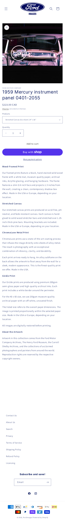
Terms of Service (14, 442)
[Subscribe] (47, 482)
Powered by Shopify (40, 517)
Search (9, 429)
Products (6, 113)
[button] (6, 8)
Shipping (5, 109)
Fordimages (27, 517)
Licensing (10, 463)
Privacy (9, 436)
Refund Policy (13, 456)
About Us (10, 422)
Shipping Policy (13, 449)
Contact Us (11, 415)
